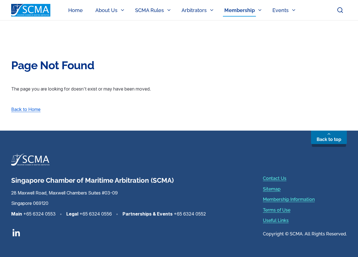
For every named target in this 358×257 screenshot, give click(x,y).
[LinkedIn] (108, 233)
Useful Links (276, 220)
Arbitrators (194, 10)
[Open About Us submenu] (123, 10)
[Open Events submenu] (294, 10)
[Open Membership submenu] (260, 10)
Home (75, 10)
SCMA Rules (149, 10)
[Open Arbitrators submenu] (212, 10)
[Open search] (340, 10)
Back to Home (26, 109)
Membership (239, 10)
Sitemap (272, 189)
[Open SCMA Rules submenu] (170, 10)
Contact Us (274, 178)
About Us (106, 10)
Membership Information (289, 199)
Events (280, 10)
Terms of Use (276, 210)
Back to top (329, 139)
